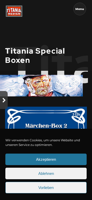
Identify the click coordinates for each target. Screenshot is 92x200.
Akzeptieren (46, 159)
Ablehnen (46, 173)
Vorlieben (46, 187)
